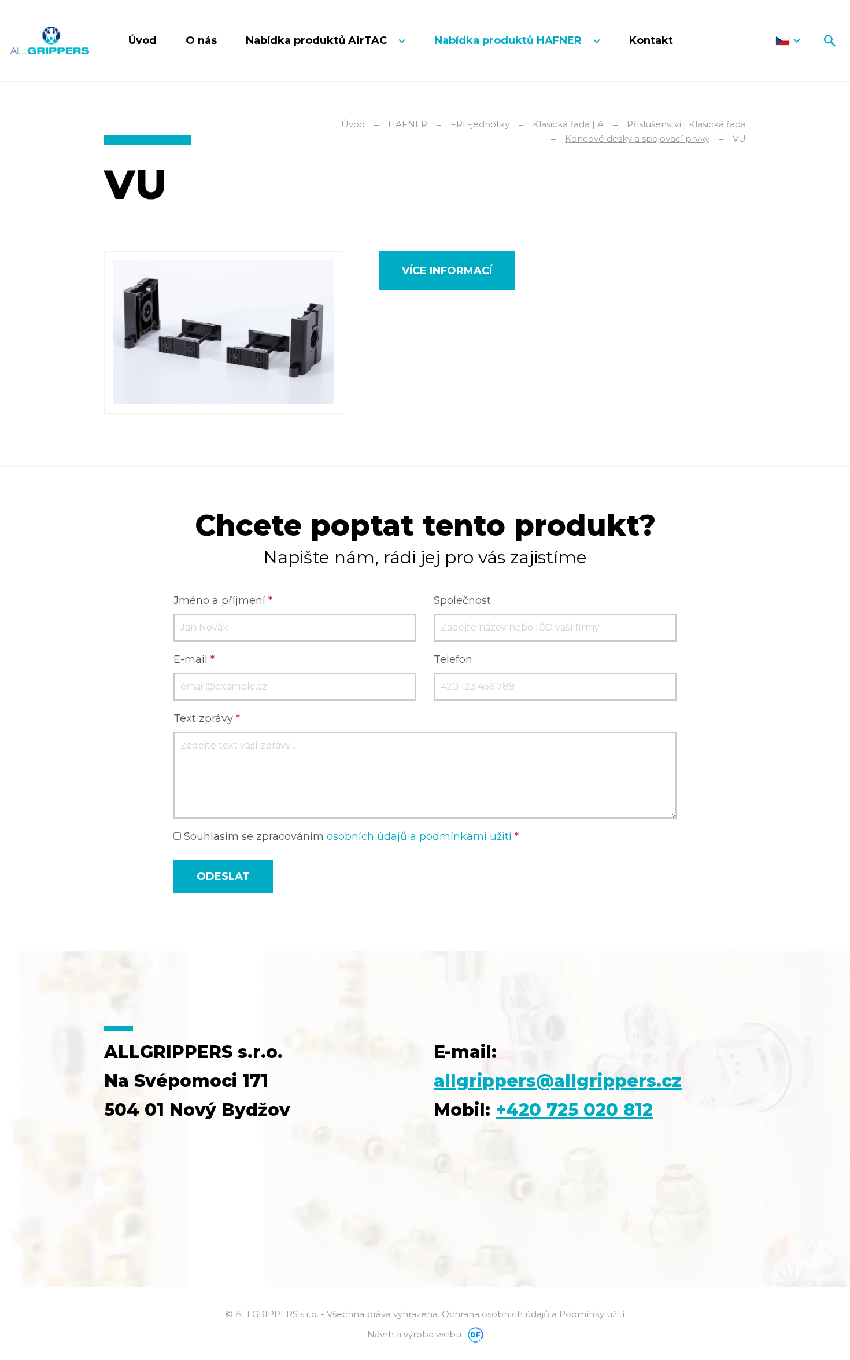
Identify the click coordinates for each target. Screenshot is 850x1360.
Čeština (788, 40)
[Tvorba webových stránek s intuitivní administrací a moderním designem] (473, 1334)
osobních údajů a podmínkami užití (419, 836)
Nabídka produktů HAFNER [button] (509, 40)
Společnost (462, 600)
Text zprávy (206, 718)
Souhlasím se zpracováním (350, 836)
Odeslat (223, 876)
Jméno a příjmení (222, 600)
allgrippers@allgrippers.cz (558, 1081)
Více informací (447, 270)
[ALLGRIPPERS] (50, 40)
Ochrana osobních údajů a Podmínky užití (533, 1314)
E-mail (194, 659)
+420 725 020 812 (574, 1110)
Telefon (453, 659)
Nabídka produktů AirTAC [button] (318, 40)
